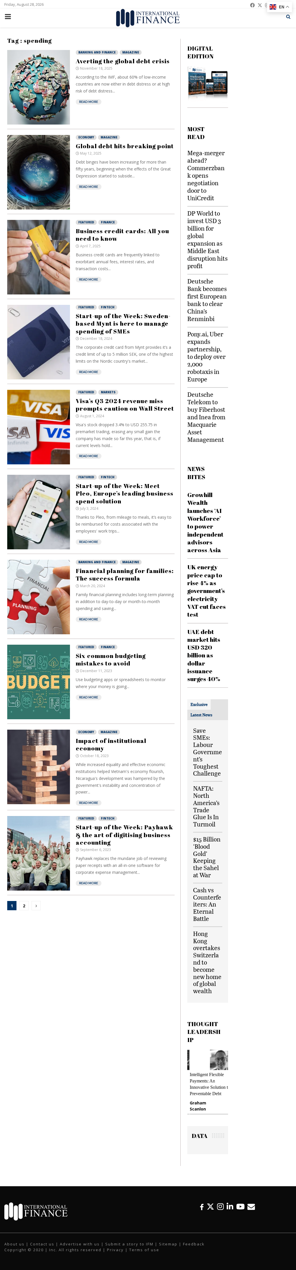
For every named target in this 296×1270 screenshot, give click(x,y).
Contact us (42, 1244)
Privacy (115, 1249)
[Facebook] (202, 1206)
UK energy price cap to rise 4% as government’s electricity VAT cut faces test (206, 590)
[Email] (251, 1206)
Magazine (130, 52)
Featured (86, 222)
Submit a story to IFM (129, 1244)
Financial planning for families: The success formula (125, 574)
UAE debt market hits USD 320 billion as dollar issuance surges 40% (203, 655)
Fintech (107, 307)
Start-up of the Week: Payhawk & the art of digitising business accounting (124, 834)
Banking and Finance (97, 52)
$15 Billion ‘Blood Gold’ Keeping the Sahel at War (207, 857)
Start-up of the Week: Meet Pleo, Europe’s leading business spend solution (124, 493)
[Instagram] (220, 1206)
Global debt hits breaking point (125, 146)
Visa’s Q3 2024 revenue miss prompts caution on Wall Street (125, 404)
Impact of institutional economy (111, 744)
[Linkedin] (230, 1206)
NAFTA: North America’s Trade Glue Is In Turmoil (206, 806)
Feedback (194, 1244)
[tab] (199, 704)
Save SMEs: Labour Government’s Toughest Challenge (207, 752)
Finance (108, 222)
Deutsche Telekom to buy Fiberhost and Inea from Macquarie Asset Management (206, 417)
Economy (86, 137)
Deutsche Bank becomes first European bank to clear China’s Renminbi (207, 300)
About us (14, 1244)
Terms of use (144, 1249)
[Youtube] (240, 1206)
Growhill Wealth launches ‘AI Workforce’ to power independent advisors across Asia (205, 522)
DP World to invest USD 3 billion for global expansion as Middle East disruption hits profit (207, 239)
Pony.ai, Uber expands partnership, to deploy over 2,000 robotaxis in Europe (206, 356)
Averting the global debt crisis (123, 61)
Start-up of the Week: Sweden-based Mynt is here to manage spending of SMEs (123, 323)
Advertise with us (80, 1244)
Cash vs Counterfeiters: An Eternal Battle (207, 904)
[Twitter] (210, 1206)
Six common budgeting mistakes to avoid (111, 659)
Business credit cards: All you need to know (122, 234)
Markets (108, 392)
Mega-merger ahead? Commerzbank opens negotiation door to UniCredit (206, 175)
